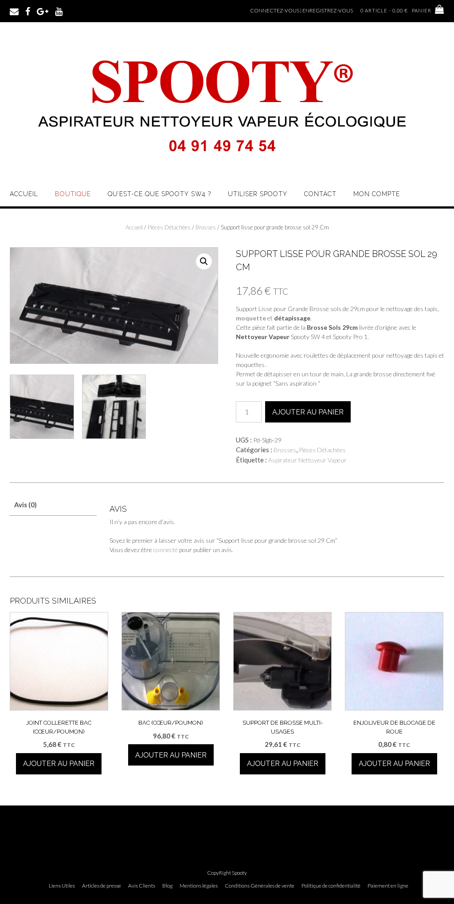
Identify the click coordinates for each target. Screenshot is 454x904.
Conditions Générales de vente (259, 885)
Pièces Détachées (169, 227)
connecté (165, 549)
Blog (167, 885)
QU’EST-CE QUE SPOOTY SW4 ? (159, 193)
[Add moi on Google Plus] (42, 10)
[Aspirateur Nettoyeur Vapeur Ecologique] (227, 167)
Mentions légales (199, 885)
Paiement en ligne (388, 885)
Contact (320, 193)
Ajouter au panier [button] (58, 763)
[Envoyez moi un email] (14, 10)
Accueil (24, 193)
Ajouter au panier (308, 412)
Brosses (206, 227)
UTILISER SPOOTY (257, 193)
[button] (204, 261)
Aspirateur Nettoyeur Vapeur (307, 460)
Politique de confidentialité (330, 885)
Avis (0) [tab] (25, 505)
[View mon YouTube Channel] (59, 10)
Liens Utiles (62, 885)
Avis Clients (141, 885)
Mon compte (376, 193)
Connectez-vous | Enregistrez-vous (301, 10)
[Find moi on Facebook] (27, 10)
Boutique (73, 193)
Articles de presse (101, 885)
